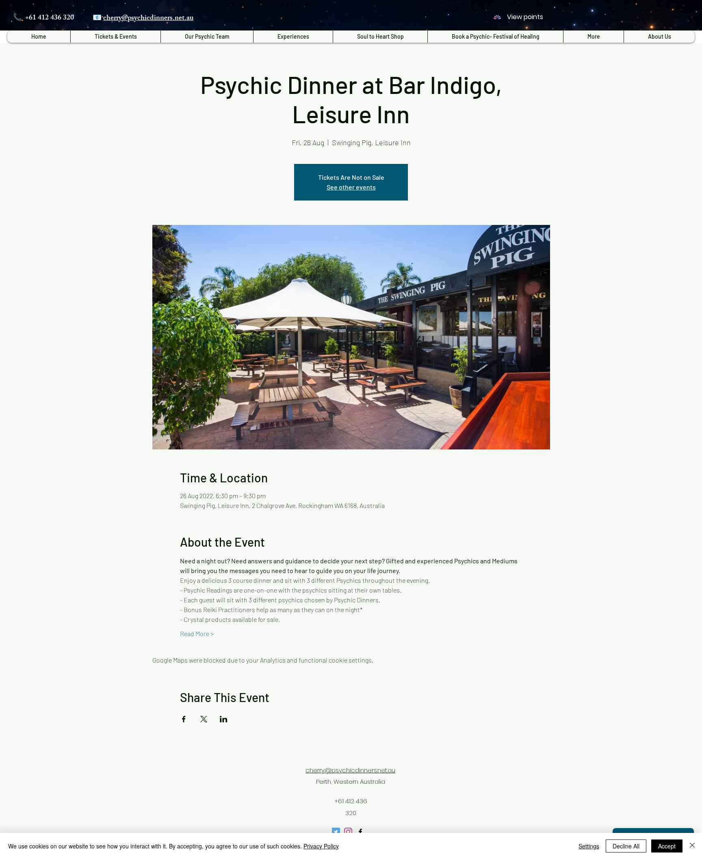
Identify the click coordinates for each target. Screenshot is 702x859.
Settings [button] (588, 846)
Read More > (197, 633)
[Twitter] (336, 832)
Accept (667, 846)
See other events (351, 187)
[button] (293, 37)
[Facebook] (360, 832)
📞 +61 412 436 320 (43, 18)
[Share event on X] (204, 719)
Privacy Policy (321, 846)
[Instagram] (348, 832)
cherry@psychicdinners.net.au (148, 18)
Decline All (626, 846)
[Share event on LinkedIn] (224, 719)
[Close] (692, 845)
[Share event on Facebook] (184, 719)
